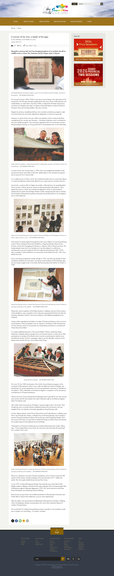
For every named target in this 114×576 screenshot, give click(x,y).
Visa (80, 541)
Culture (52, 541)
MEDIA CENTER (39, 538)
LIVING (80, 538)
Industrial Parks (68, 547)
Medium (31, 45)
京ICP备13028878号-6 (57, 567)
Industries (66, 546)
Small (35, 45)
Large (27, 45)
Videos (22, 544)
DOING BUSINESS (69, 538)
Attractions (52, 542)
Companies (67, 549)
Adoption (81, 547)
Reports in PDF (39, 544)
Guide (65, 542)
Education (81, 542)
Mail (20, 45)
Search (101, 4)
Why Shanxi (67, 541)
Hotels (51, 546)
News (19, 28)
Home (13, 28)
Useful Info (81, 549)
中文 (74, 4)
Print (15, 45)
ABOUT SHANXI (25, 538)
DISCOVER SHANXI (55, 538)
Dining (51, 544)
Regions (23, 542)
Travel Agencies (54, 551)
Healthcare (81, 544)
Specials (77, 36)
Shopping (52, 549)
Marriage (81, 546)
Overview (23, 541)
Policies (66, 544)
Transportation (53, 547)
